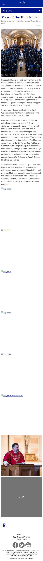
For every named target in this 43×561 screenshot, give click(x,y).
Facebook (15, 545)
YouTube (28, 545)
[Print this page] (4, 526)
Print (39, 25)
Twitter (22, 545)
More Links (7, 11)
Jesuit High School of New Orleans (21, 3)
